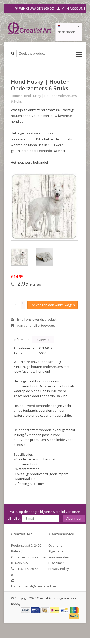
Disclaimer (56, 563)
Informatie (22, 339)
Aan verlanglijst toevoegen (37, 325)
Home (15, 95)
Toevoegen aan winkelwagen (52, 305)
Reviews (43, 339)
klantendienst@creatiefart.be (33, 586)
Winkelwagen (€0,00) (36, 8)
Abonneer (74, 518)
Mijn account (73, 8)
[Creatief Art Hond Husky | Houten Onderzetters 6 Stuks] (44, 206)
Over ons (55, 545)
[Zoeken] (13, 53)
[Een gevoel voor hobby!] (30, 27)
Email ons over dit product (36, 319)
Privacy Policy (58, 568)
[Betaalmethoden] (26, 610)
